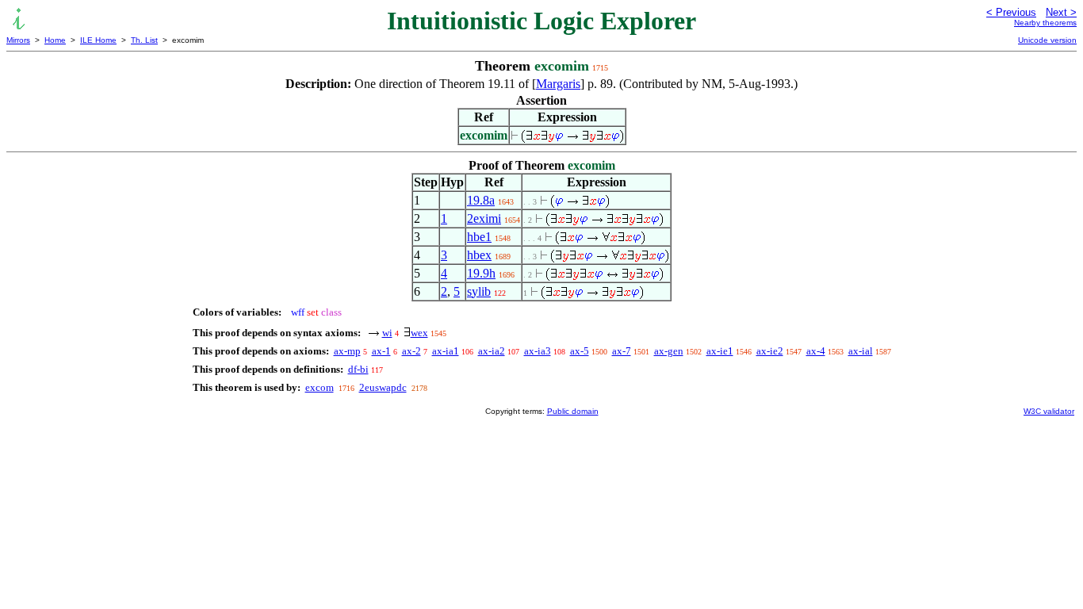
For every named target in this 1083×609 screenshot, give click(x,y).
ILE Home (98, 40)
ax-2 (411, 351)
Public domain (573, 411)
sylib (479, 291)
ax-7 (621, 351)
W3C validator (1049, 411)
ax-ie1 (719, 351)
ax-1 (381, 351)
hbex (479, 255)
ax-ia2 (491, 351)
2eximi (484, 218)
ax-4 (815, 351)
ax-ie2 (769, 351)
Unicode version (1047, 40)
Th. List (144, 40)
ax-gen (668, 351)
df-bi (358, 369)
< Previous (1011, 12)
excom (319, 387)
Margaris (558, 83)
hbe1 (479, 236)
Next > (1061, 12)
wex (419, 333)
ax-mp (347, 351)
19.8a (481, 200)
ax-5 (579, 351)
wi (387, 333)
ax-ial (860, 351)
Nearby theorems (1045, 22)
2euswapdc (383, 387)
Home (55, 40)
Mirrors (18, 40)
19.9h (481, 273)
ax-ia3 (537, 351)
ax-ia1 (445, 351)
